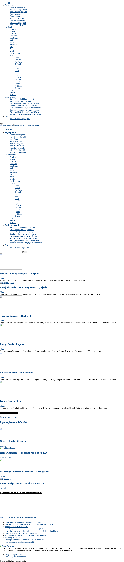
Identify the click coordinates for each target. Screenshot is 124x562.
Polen (17, 75)
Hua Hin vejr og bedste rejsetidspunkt (19, 542)
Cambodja (14, 38)
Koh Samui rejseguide (18, 9)
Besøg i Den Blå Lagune (12, 344)
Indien (12, 40)
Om (6, 116)
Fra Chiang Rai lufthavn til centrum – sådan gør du (24, 529)
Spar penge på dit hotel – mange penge (24, 110)
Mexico (13, 51)
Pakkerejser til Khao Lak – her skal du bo (21, 533)
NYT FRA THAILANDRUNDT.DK (21, 518)
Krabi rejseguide (16, 14)
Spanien (18, 79)
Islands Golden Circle (10, 401)
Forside (8, 3)
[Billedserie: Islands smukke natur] (11, 368)
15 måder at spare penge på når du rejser (25, 108)
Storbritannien (5, 457)
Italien (17, 71)
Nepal (12, 42)
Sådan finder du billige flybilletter (22, 99)
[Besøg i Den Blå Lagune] (11, 339)
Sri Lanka (13, 36)
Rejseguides (9, 5)
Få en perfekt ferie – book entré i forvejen (25, 112)
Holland (18, 64)
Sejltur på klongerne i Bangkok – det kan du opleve (24, 540)
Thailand (13, 29)
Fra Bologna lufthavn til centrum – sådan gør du (24, 471)
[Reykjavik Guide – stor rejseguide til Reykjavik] (7, 283)
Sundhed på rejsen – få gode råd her (23, 106)
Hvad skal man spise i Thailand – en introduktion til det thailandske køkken (33, 531)
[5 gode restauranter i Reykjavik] (11, 311)
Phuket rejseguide (16, 16)
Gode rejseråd (10, 97)
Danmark (18, 58)
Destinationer (10, 27)
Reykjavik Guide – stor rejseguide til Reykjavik (23, 287)
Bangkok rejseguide (17, 7)
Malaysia (13, 34)
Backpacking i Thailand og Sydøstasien (25, 103)
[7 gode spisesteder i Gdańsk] (8, 417)
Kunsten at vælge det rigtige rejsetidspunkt (26, 114)
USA (12, 90)
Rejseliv (13, 95)
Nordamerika (15, 53)
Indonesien (14, 44)
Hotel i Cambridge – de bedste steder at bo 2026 (23, 453)
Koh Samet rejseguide (18, 25)
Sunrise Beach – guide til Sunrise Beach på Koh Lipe (25, 535)
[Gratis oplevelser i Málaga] (6, 437)
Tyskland (18, 86)
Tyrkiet (17, 84)
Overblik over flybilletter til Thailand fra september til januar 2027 (30, 524)
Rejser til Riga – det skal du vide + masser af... (23, 483)
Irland (17, 66)
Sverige (17, 82)
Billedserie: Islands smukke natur (16, 372)
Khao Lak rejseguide (18, 23)
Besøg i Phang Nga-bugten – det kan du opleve (23, 522)
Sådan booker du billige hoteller (22, 101)
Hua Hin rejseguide (17, 20)
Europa (12, 55)
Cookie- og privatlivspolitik (15, 557)
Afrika (12, 92)
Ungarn (17, 88)
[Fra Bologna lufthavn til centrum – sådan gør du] (6, 467)
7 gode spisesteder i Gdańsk (13, 422)
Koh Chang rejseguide (18, 12)
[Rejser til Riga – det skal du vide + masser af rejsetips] (5, 479)
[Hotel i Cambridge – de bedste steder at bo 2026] (7, 448)
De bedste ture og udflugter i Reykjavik (19, 273)
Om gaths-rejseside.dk (13, 555)
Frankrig (18, 60)
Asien (12, 49)
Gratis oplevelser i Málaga (13, 441)
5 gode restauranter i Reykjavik (15, 316)
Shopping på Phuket (12, 538)
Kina (11, 47)
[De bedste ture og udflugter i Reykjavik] (11, 269)
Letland (17, 73)
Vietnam (13, 31)
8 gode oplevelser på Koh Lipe (16, 527)
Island (17, 68)
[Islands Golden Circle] (11, 396)
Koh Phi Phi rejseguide (18, 18)
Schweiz (18, 77)
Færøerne (18, 62)
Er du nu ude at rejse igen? (20, 119)
